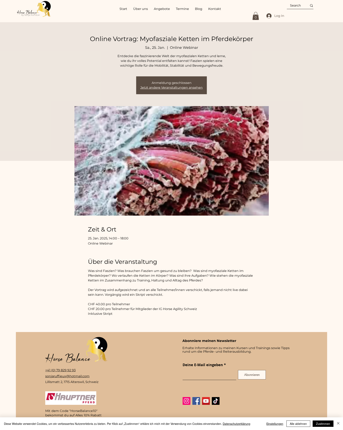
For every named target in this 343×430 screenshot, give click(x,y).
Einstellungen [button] (274, 424)
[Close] (338, 423)
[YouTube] (206, 401)
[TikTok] (216, 401)
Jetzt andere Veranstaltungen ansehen (171, 87)
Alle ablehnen (298, 424)
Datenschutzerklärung (236, 424)
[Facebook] (196, 401)
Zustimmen (323, 424)
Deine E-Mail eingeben (203, 365)
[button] (255, 16)
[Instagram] (186, 401)
